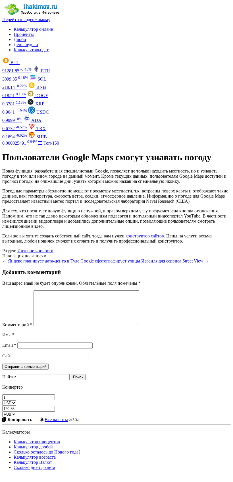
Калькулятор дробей (33, 446)
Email (9, 345)
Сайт (7, 355)
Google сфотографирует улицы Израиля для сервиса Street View (144, 261)
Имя (8, 334)
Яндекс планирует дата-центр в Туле (40, 261)
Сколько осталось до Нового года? (47, 452)
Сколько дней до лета (34, 467)
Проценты (24, 34)
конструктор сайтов (145, 235)
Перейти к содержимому (26, 19)
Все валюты (56, 419)
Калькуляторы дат (31, 49)
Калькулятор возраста (35, 457)
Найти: (9, 376)
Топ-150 (50, 143)
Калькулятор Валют (33, 462)
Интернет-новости (35, 250)
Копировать (19, 419)
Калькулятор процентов (37, 441)
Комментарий (17, 324)
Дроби (20, 39)
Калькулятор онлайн (33, 29)
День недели (26, 44)
